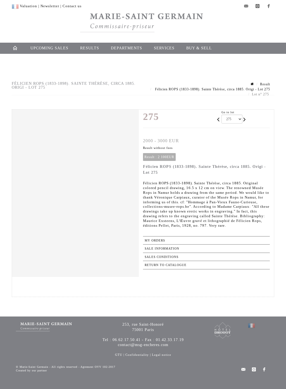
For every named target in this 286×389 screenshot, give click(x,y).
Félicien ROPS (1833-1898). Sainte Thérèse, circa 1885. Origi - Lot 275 (212, 89)
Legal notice (161, 354)
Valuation (28, 6)
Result (265, 84)
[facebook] (268, 6)
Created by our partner (31, 370)
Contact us (72, 6)
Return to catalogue (166, 265)
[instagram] (257, 6)
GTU (118, 354)
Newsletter (49, 6)
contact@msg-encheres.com (143, 345)
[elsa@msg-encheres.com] (246, 6)
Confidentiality (137, 354)
